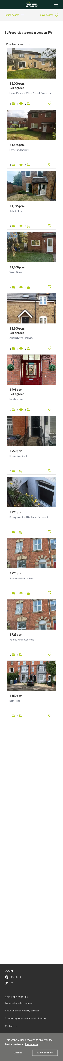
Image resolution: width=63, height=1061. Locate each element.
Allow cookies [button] (45, 1052)
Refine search (12, 15)
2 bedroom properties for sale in (25, 1018)
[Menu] (55, 4)
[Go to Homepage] (31, 4)
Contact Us (10, 1026)
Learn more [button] (31, 1044)
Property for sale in (19, 1002)
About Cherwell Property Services (22, 1010)
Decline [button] (18, 1052)
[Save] (49, 103)
